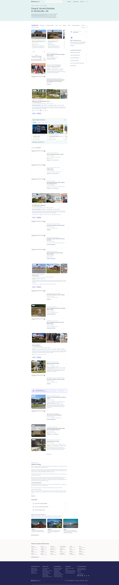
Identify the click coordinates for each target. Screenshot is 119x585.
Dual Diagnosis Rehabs (57, 573)
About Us (79, 570)
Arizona (33, 529)
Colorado (49, 529)
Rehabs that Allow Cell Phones (47, 576)
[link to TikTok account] (84, 575)
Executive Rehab (56, 570)
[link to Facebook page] (88, 575)
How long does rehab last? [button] (74, 57)
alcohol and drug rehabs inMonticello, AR (38, 15)
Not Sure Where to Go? (35, 566)
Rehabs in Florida (34, 568)
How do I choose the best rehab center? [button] (77, 63)
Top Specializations (57, 566)
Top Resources (68, 566)
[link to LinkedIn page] (80, 575)
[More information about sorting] (87, 27)
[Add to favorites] (44, 52)
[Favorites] (87, 1)
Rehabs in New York (34, 570)
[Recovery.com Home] (35, 1)
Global (46, 122)
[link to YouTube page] (82, 575)
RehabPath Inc (72, 580)
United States (37, 5)
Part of (36, 102)
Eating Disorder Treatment (58, 568)
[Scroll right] (87, 25)
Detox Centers (45, 569)
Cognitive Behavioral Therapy (47, 570)
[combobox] (53, 2)
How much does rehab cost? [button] (75, 55)
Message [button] (39, 113)
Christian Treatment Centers (58, 576)
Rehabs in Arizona (34, 573)
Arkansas (41, 5)
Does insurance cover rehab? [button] (75, 52)
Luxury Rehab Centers (46, 568)
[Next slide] (65, 39)
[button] (37, 27)
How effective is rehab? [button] (74, 60)
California (38, 122)
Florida (43, 122)
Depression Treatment (57, 569)
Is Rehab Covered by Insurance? (70, 570)
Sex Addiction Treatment (58, 575)
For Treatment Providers (82, 566)
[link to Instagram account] (86, 575)
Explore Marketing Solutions (82, 569)
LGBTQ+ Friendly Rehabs (46, 573)
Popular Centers (45, 566)
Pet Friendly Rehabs (46, 575)
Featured (34, 122)
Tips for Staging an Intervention (70, 571)
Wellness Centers (45, 574)
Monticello (39, 147)
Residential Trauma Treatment (58, 574)
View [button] (33, 113)
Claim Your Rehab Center (81, 568)
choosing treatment (46, 470)
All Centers (32, 5)
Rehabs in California (34, 569)
